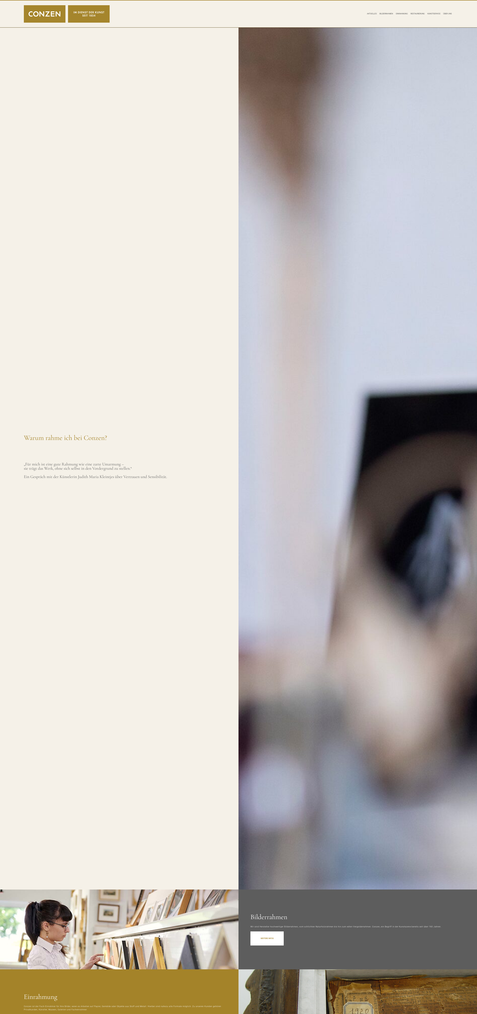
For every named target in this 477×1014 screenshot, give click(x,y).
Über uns (447, 14)
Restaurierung (418, 14)
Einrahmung (402, 14)
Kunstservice (433, 14)
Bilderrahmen (386, 14)
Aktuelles (372, 14)
